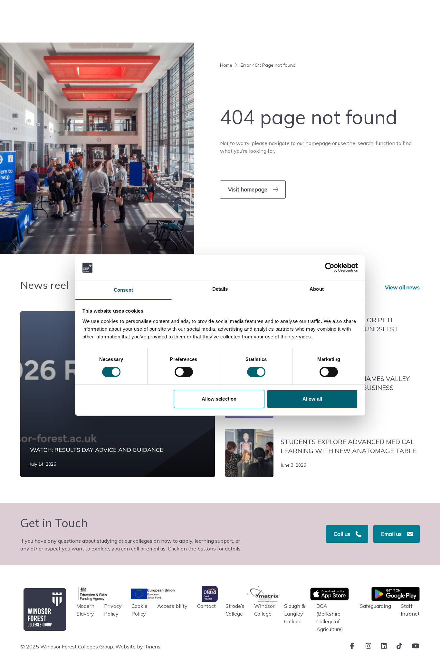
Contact (206, 606)
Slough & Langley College (294, 614)
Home (226, 65)
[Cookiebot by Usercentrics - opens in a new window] (329, 267)
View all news (402, 287)
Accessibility (172, 606)
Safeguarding (375, 606)
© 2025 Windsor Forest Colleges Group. (67, 646)
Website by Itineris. (138, 646)
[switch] (184, 372)
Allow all (312, 399)
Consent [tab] (123, 290)
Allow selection (219, 399)
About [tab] (317, 289)
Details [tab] (220, 289)
